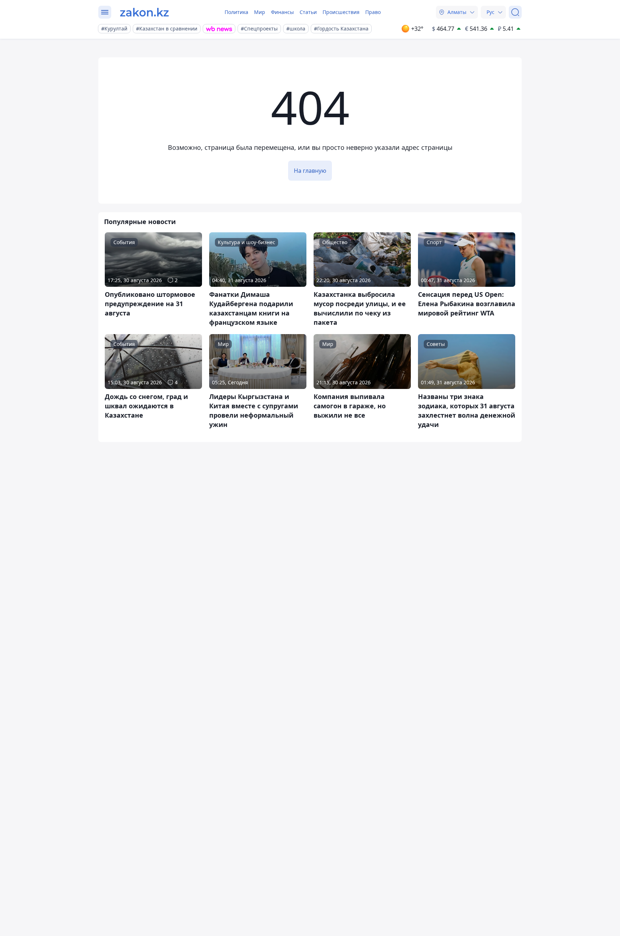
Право (373, 12)
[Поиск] (515, 12)
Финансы (282, 12)
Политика (236, 12)
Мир (259, 12)
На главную (310, 171)
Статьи (308, 12)
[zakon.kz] (144, 12)
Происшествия (341, 12)
